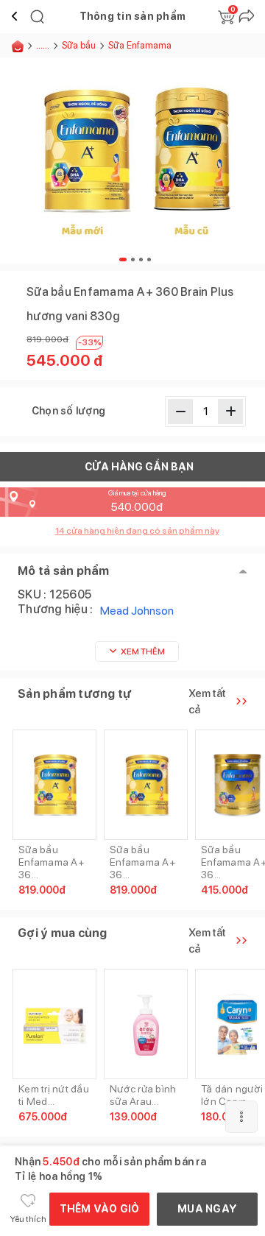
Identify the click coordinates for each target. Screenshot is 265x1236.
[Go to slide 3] (141, 259)
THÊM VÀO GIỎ (100, 1209)
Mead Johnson (137, 611)
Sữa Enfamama (140, 45)
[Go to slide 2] (133, 259)
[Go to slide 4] (149, 259)
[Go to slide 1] (123, 259)
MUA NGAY (207, 1209)
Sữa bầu (79, 45)
